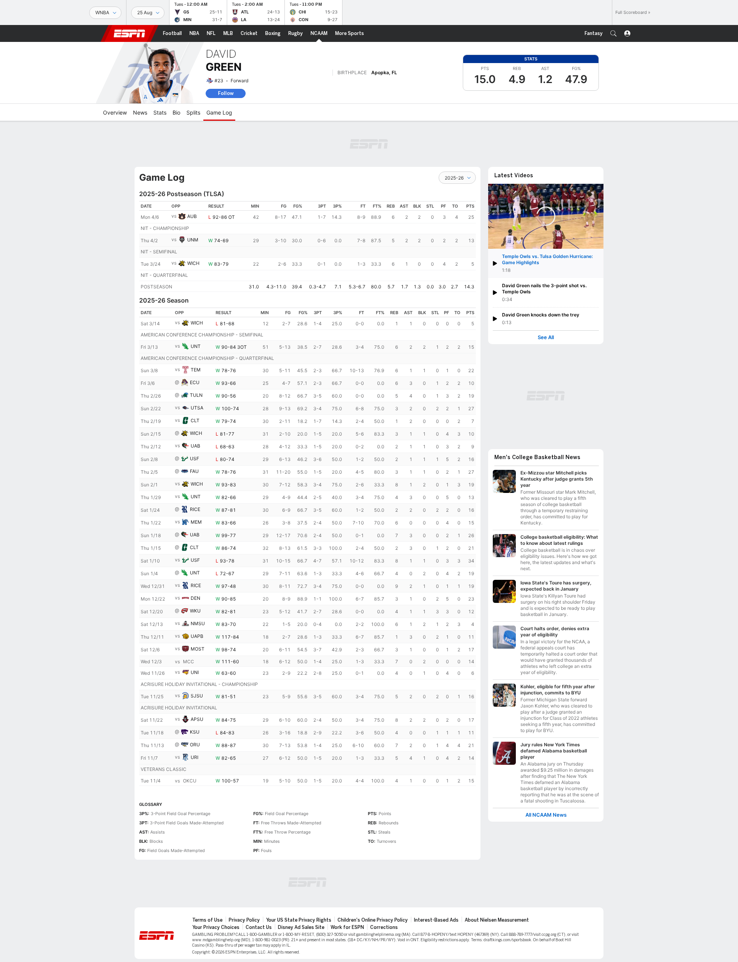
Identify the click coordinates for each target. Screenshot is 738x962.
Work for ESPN (347, 927)
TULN (196, 395)
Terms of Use (207, 920)
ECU (194, 382)
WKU (195, 611)
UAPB (197, 636)
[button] (613, 33)
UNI (195, 672)
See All (546, 337)
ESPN (129, 33)
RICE (195, 509)
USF (194, 458)
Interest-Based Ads (436, 920)
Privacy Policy (244, 920)
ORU (195, 744)
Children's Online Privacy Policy (372, 920)
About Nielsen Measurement (497, 920)
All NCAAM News (546, 815)
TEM (196, 370)
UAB (195, 446)
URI (194, 757)
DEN (195, 598)
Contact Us (259, 927)
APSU (197, 719)
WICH (193, 263)
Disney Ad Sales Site (301, 927)
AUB (192, 216)
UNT (196, 346)
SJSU (197, 696)
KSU (194, 732)
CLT (195, 420)
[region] (307, 246)
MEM (196, 522)
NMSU (198, 623)
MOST (197, 649)
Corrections (384, 927)
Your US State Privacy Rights (298, 920)
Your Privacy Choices (215, 927)
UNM (192, 240)
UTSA (197, 408)
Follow (226, 93)
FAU (194, 471)
